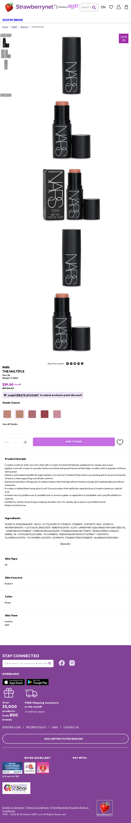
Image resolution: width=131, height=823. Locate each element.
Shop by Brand (12, 19)
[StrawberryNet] (29, 7)
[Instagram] (72, 663)
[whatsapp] (82, 364)
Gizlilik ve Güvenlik (13, 807)
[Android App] (38, 684)
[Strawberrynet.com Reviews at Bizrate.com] (12, 773)
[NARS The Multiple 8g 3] (5, 64)
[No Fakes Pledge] (43, 771)
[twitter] (74, 364)
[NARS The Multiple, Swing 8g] (57, 414)
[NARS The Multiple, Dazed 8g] (19, 414)
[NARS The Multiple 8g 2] (5, 53)
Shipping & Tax (11, 727)
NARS (6, 367)
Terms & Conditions (37, 807)
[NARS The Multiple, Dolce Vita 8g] (32, 414)
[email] (78, 364)
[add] (25, 442)
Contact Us (71, 727)
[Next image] (6, 95)
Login (11, 395)
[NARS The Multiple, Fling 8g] (44, 414)
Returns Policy (36, 727)
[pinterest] (71, 364)
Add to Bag (74, 441)
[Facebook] (61, 663)
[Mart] (68, 8)
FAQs (55, 727)
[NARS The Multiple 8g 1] (5, 42)
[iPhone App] (14, 684)
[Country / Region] (103, 7)
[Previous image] (6, 35)
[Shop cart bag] (126, 7)
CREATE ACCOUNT (27, 395)
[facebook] (67, 364)
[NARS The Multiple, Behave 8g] (7, 414)
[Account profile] (118, 7)
